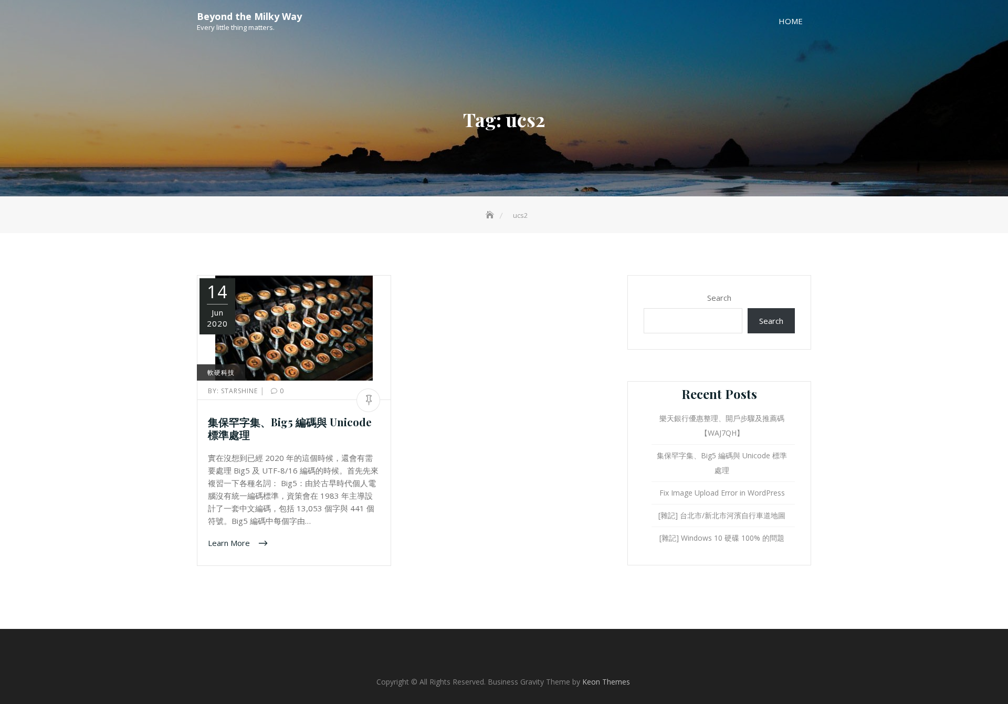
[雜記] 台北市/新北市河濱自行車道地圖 (721, 515)
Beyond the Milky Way (249, 16)
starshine (234, 390)
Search (719, 297)
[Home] (490, 215)
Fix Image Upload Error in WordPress (722, 493)
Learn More (230, 543)
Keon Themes (606, 682)
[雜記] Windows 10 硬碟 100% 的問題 (721, 538)
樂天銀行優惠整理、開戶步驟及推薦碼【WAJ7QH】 (721, 425)
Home (791, 21)
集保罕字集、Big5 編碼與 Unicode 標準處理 (290, 428)
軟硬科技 (221, 372)
